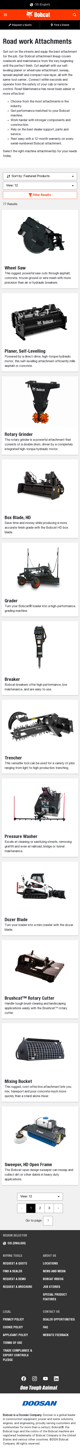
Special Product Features (55, 1297)
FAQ (45, 1327)
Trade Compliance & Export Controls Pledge (17, 1355)
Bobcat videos (53, 1279)
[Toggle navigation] (6, 15)
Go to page (34, 1220)
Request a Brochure (17, 1287)
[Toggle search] (73, 15)
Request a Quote (15, 1263)
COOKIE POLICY (13, 1327)
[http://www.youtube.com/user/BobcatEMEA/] (45, 1379)
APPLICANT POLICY (15, 1335)
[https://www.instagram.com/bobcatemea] (34, 1379)
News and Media (54, 1271)
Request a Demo (14, 1279)
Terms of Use (12, 1343)
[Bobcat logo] (38, 15)
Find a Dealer (12, 1271)
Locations (50, 1263)
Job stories (51, 1287)
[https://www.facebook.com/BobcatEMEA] (23, 1379)
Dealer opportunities (59, 1319)
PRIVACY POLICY (13, 1319)
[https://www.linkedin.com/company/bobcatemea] (56, 1379)
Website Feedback (56, 1335)
